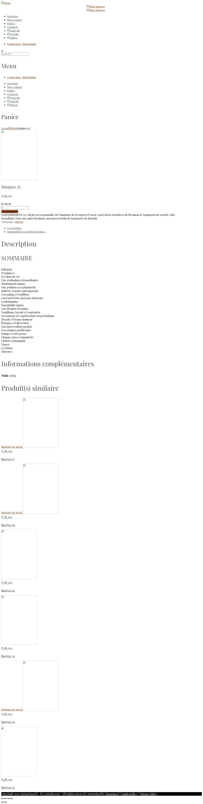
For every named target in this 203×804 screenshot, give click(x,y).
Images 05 (8, 459)
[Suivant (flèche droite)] (5, 802)
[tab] (91, 228)
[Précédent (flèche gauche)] (2, 802)
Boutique (12, 16)
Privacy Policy (148, 794)
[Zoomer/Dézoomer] (11, 798)
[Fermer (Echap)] (2, 798)
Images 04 (8, 722)
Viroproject (112, 794)
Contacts (12, 27)
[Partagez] (5, 798)
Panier (11, 23)
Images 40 (8, 590)
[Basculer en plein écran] (8, 798)
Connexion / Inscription (21, 44)
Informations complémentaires (26, 232)
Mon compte (14, 20)
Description (14, 228)
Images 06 (8, 525)
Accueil (5, 128)
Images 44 (8, 787)
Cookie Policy (129, 794)
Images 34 (8, 656)
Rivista (14, 128)
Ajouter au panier (9, 211)
